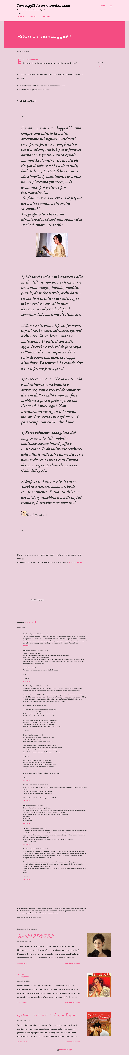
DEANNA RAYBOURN (35, 936)
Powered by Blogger (65, 1050)
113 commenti (22, 1042)
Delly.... (23, 975)
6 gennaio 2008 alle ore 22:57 (39, 686)
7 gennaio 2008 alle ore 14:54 (39, 828)
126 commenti (22, 963)
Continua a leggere (72, 963)
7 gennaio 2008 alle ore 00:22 (39, 784)
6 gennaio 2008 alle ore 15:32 (39, 634)
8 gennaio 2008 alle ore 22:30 (39, 849)
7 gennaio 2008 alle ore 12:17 (39, 805)
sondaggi (100, 66)
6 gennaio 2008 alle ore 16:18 (39, 650)
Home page (20, 16)
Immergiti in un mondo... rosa (43, 5)
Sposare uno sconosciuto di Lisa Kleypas (47, 1014)
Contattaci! (33, 16)
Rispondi (26, 646)
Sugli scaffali (46, 16)
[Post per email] (35, 622)
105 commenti (22, 1002)
